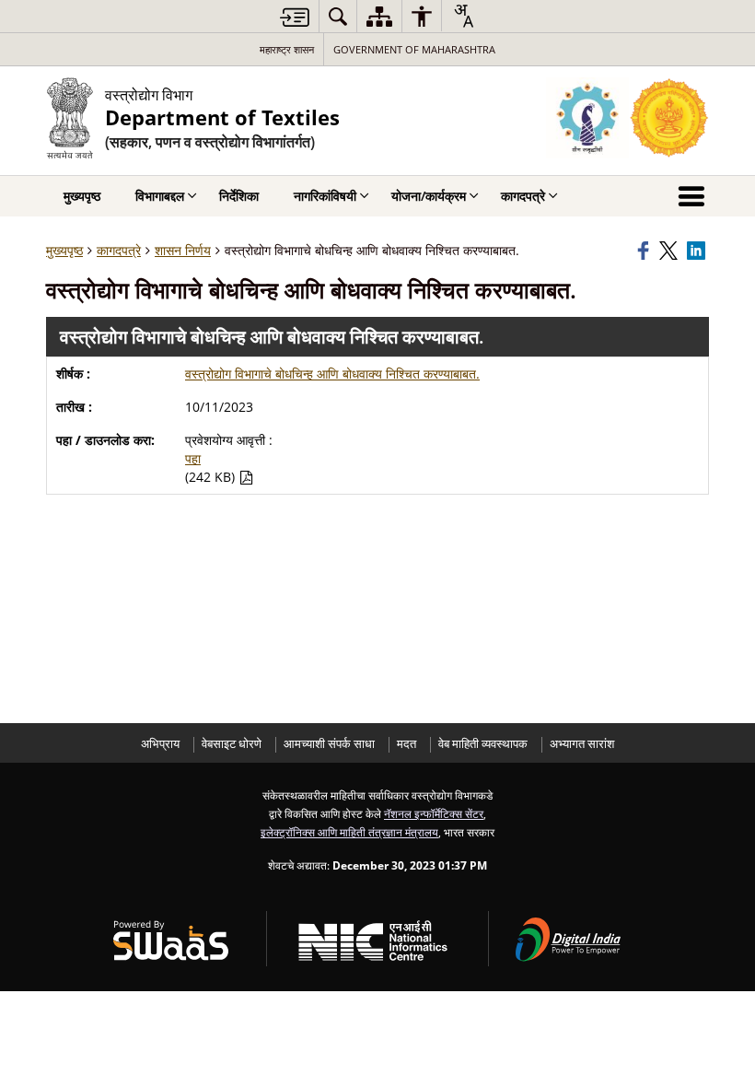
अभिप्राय (160, 744)
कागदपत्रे (119, 250)
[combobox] (463, 15)
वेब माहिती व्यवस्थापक (483, 744)
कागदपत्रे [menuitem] (523, 196)
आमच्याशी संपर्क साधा (329, 744)
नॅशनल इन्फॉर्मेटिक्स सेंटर (433, 813)
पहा (193, 458)
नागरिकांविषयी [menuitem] (325, 196)
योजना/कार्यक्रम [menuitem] (428, 196)
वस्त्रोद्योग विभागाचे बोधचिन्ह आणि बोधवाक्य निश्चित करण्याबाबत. (332, 373)
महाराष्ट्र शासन (287, 49)
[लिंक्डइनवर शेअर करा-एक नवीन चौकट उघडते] (698, 251)
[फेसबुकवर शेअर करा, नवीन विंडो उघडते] (645, 251)
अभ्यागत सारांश (582, 744)
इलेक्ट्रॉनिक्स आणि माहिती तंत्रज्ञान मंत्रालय (349, 831)
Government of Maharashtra (414, 49)
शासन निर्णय (183, 250)
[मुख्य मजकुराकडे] (295, 17)
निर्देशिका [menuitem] (239, 196)
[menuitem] (337, 16)
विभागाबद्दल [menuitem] (159, 196)
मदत (406, 744)
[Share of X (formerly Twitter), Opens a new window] (670, 251)
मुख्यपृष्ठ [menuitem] (82, 196)
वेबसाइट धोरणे (231, 744)
